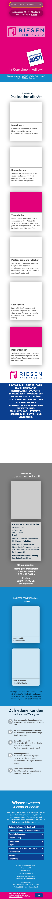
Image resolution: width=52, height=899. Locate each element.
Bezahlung (13, 859)
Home (13, 5)
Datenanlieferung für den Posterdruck (24, 830)
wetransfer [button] (35, 550)
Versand (12, 855)
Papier (11, 845)
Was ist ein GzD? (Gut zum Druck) (23, 848)
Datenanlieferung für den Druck (22, 827)
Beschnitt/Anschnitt (17, 834)
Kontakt (30, 5)
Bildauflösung (15, 838)
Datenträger (14, 841)
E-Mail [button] (34, 15)
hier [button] (30, 558)
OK (39, 895)
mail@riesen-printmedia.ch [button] (25, 879)
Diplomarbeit (14, 852)
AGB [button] (35, 893)
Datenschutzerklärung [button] (16, 897)
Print (22, 5)
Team (39, 5)
